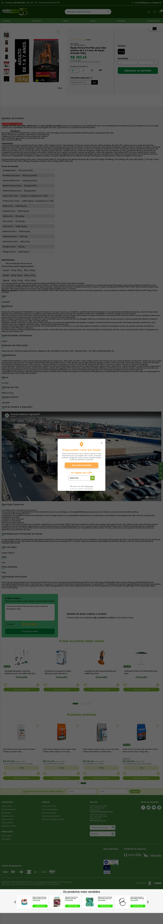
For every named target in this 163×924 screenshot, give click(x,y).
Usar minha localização (81, 465)
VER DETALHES (40, 906)
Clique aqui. (89, 486)
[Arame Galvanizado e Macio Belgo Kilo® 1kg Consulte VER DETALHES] (122, 907)
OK (92, 478)
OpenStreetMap (88, 488)
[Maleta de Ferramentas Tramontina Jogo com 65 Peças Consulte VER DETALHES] (89, 907)
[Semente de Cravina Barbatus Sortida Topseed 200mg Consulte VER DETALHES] (57, 907)
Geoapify (80, 488)
